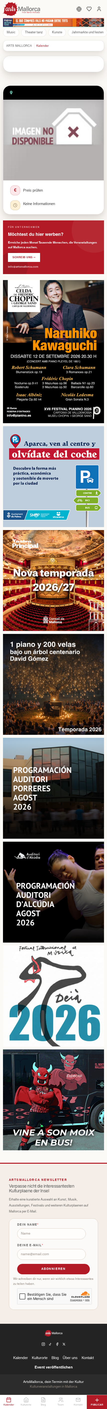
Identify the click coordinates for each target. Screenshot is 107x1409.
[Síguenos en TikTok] (50, 1344)
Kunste (57, 32)
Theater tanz (34, 32)
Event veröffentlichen (54, 1367)
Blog (55, 1358)
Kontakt (88, 1358)
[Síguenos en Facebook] (57, 1344)
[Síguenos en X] (64, 1344)
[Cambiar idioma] (79, 9)
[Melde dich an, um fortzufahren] (99, 9)
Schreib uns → (24, 257)
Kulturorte (40, 1358)
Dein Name (27, 1225)
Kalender (42, 45)
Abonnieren (53, 1269)
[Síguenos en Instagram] (43, 1344)
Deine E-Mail (29, 1245)
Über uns (70, 1358)
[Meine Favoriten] (89, 9)
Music (11, 32)
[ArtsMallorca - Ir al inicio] (22, 9)
